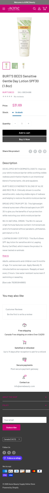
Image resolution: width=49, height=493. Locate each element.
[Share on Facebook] (30, 151)
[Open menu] (4, 9)
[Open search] (34, 8)
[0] (44, 8)
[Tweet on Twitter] (40, 151)
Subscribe (11, 427)
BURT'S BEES (8, 92)
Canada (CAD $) (10, 439)
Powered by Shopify (10, 487)
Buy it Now (24, 139)
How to (6, 255)
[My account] (39, 8)
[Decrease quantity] (15, 123)
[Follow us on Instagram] (14, 452)
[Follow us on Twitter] (9, 452)
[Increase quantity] (28, 123)
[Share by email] (44, 151)
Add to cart (24, 132)
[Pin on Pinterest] (35, 151)
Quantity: (7, 123)
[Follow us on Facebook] (4, 452)
